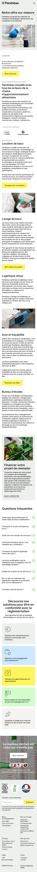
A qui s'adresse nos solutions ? (13, 61)
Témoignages (6, 825)
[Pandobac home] (10, 3)
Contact (4, 849)
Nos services (6, 63)
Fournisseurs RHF (26, 823)
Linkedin (23, 860)
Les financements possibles (13, 66)
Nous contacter (10, 74)
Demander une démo (12, 383)
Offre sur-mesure (7, 823)
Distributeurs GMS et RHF (27, 831)
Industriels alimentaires (24, 820)
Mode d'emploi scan (27, 845)
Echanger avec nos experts (15, 185)
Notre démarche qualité (13, 267)
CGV (3, 857)
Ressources (24, 841)
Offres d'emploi (7, 847)
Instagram (23, 857)
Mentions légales (7, 860)
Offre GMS (5, 821)
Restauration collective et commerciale (24, 827)
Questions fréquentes (10, 68)
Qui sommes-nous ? (8, 841)
